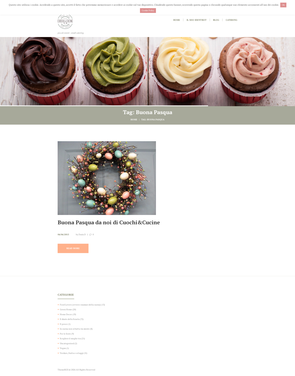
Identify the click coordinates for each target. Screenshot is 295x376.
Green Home (66, 309)
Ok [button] (283, 5)
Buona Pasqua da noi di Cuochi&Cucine (109, 222)
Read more (73, 248)
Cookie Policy (148, 10)
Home (134, 119)
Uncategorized (67, 343)
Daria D (82, 234)
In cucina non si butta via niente (75, 328)
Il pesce (63, 324)
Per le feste (65, 333)
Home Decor (66, 314)
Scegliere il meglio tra (70, 338)
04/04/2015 (63, 234)
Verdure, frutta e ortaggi (71, 353)
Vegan (63, 348)
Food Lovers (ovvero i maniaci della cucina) (80, 304)
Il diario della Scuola (69, 319)
